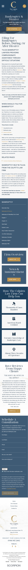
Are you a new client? (7, 454)
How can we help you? (7, 459)
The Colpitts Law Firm (7, 84)
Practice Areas (13, 506)
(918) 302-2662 (16, 95)
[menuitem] (14, 208)
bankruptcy (19, 70)
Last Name (4, 439)
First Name (4, 434)
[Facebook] (12, 546)
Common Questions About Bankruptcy (12, 161)
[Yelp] (15, 546)
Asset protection (7, 132)
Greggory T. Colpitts (20, 80)
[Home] (13, 6)
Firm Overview (14, 503)
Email (3, 449)
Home (14, 501)
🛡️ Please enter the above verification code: (12, 471)
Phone (3, 444)
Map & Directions (14, 534)
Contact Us (14, 508)
